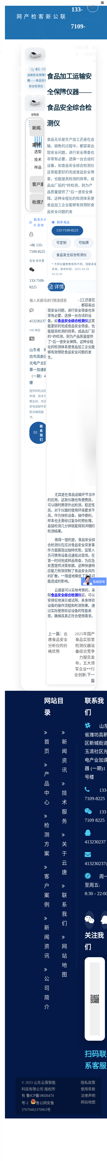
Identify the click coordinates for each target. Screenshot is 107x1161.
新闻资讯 (48, 56)
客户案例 (41, 56)
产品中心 (26, 56)
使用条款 (88, 1089)
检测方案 (33, 56)
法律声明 (88, 1096)
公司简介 (55, 56)
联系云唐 (62, 56)
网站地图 (64, 961)
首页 (46, 746)
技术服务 (64, 807)
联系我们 (41, 433)
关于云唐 (64, 858)
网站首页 (19, 56)
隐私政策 (88, 1083)
